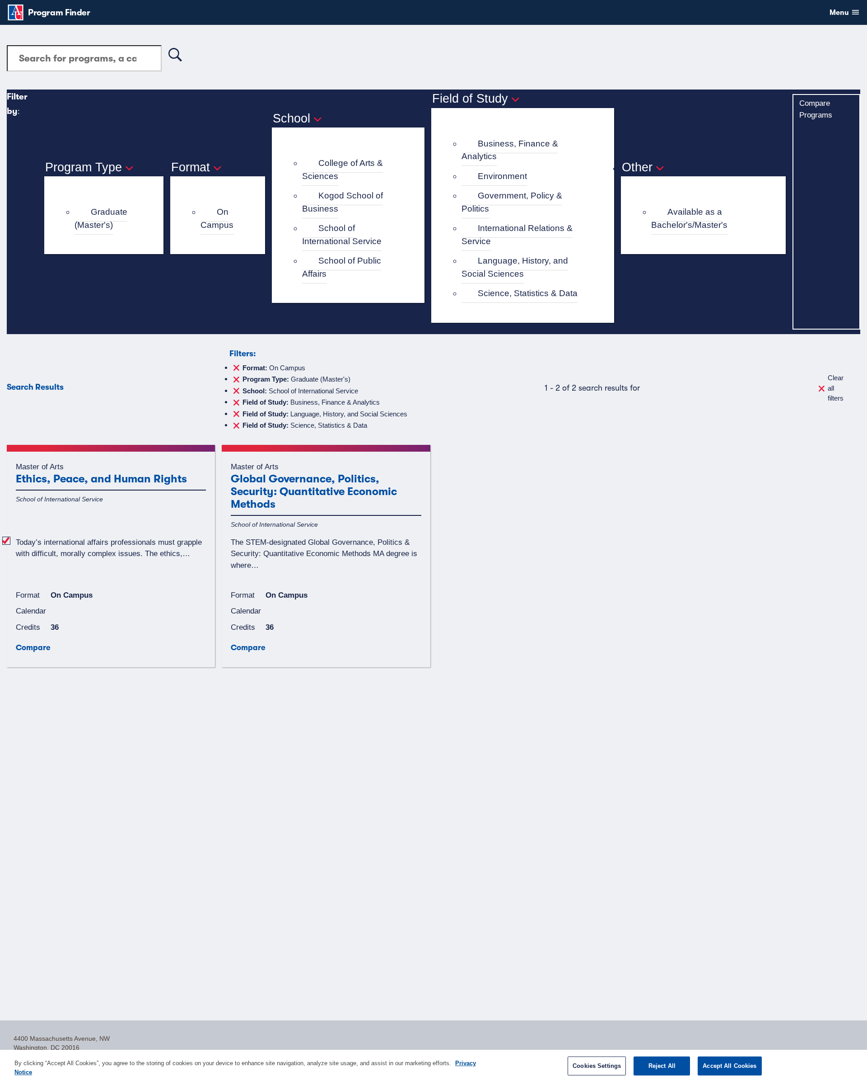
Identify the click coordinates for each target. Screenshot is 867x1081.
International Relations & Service (517, 234)
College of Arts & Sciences (342, 169)
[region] (433, 1065)
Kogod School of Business (342, 202)
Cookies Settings (597, 1065)
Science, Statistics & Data (528, 293)
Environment (502, 176)
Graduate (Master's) (101, 218)
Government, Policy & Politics (511, 202)
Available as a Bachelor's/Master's (689, 218)
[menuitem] (108, 218)
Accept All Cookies (729, 1065)
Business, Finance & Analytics (509, 150)
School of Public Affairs (341, 267)
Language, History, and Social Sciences (514, 267)
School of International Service (342, 234)
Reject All (662, 1065)
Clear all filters (836, 388)
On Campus (216, 218)
